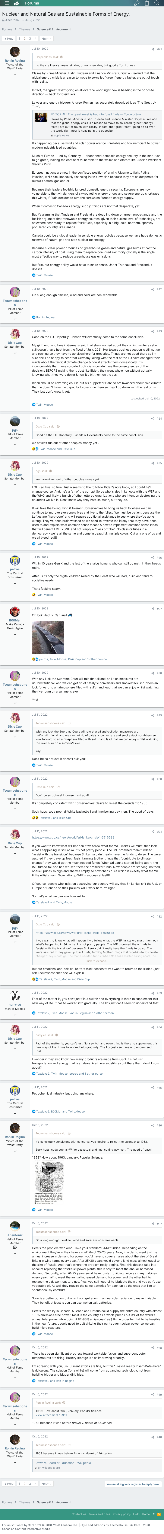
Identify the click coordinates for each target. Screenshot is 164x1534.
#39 (159, 1394)
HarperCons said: (47, 57)
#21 (159, 49)
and (57, 449)
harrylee (15, 1004)
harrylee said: (45, 1035)
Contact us (79, 1514)
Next (45, 38)
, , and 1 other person (73, 659)
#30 (159, 779)
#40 (159, 1437)
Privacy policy (122, 1514)
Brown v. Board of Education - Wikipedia (63, 1463)
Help (136, 1514)
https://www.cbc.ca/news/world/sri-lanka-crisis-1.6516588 (73, 837)
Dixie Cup (15, 342)
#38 (159, 1347)
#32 (159, 916)
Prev (10, 38)
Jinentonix (12, 20)
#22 (159, 289)
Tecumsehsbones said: (51, 723)
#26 (159, 557)
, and (64, 979)
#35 (159, 1087)
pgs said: (42, 471)
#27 (159, 609)
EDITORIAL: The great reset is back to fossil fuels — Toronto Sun (96, 114)
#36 (159, 1125)
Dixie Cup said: (45, 426)
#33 (159, 993)
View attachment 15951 (51, 1415)
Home (146, 1514)
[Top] (153, 1514)
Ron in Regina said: (48, 1402)
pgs (15, 430)
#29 (159, 715)
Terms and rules (99, 1514)
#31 (159, 831)
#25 (159, 463)
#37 (159, 1224)
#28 (159, 673)
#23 (159, 331)
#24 (159, 418)
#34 (159, 1027)
